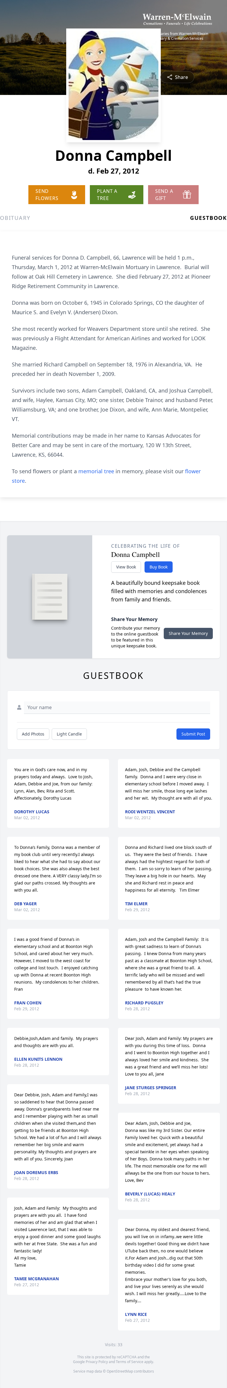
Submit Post (193, 734)
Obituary (15, 217)
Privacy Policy (97, 1361)
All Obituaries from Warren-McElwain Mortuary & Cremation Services (177, 36)
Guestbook (208, 217)
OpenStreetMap (120, 1371)
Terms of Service (129, 1361)
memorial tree (96, 471)
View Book (126, 567)
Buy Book (159, 567)
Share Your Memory (188, 633)
